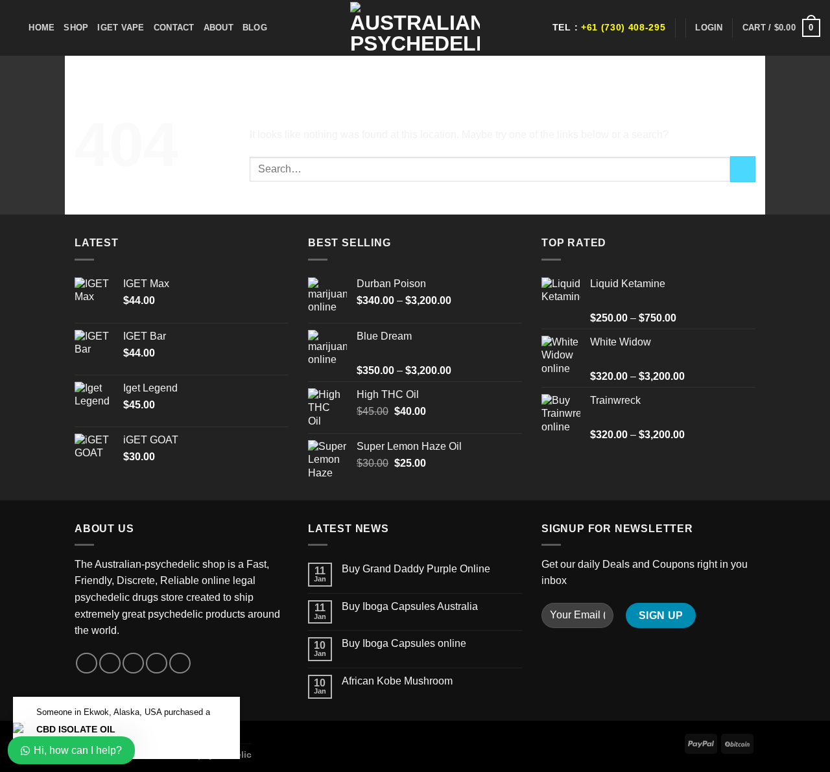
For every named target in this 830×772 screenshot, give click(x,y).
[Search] (14, 28)
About (218, 27)
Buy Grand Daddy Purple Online (416, 568)
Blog (255, 27)
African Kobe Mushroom (397, 680)
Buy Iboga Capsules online (404, 643)
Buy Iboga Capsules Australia (410, 606)
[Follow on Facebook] (86, 663)
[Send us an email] (156, 663)
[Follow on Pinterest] (180, 663)
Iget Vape (120, 27)
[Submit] (742, 168)
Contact (174, 27)
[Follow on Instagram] (110, 663)
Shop (76, 27)
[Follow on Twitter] (133, 663)
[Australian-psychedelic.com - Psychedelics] (415, 28)
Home (41, 27)
